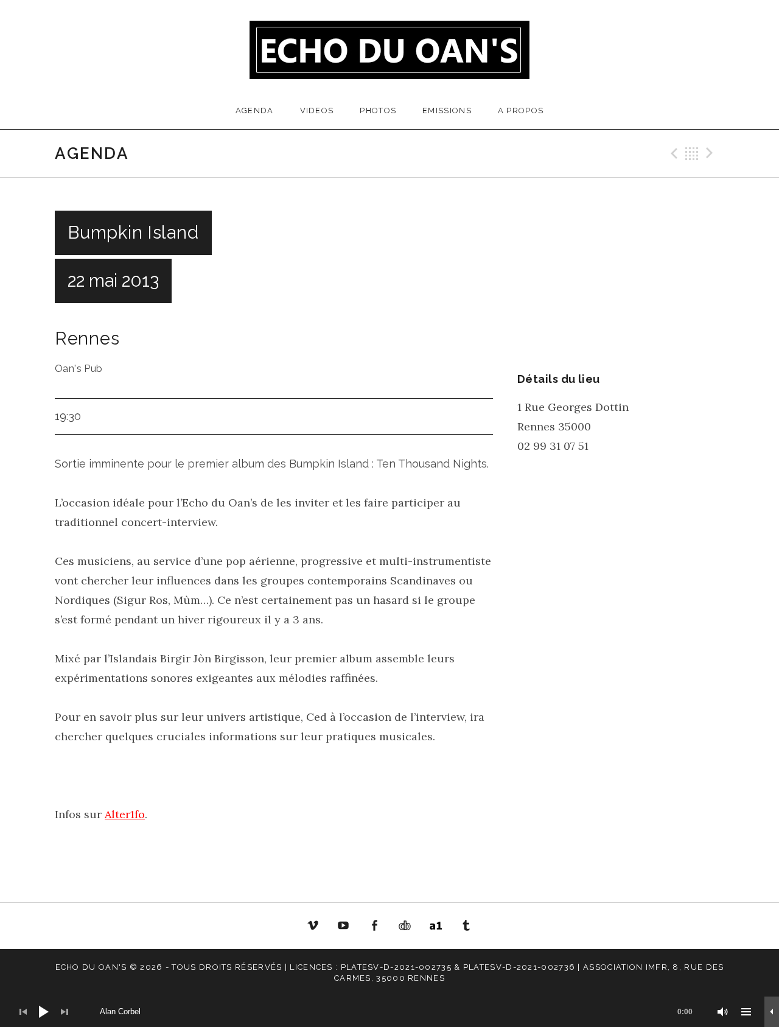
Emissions (447, 110)
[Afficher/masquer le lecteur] (771, 1012)
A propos (520, 110)
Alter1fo (125, 814)
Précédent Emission (672, 153)
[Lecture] (44, 1012)
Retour (692, 153)
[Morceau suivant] (64, 1012)
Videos (317, 110)
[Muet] (723, 1012)
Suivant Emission (711, 153)
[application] (389, 1012)
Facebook (374, 926)
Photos (378, 110)
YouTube (343, 926)
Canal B (408, 928)
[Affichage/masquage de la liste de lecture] (746, 1012)
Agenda (255, 110)
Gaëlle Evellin (467, 928)
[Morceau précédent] (23, 1012)
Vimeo (313, 926)
